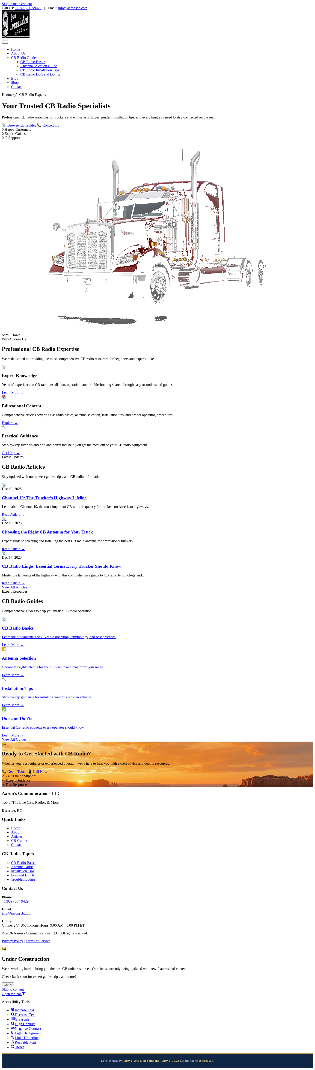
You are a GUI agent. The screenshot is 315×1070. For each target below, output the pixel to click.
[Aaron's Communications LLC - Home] (16, 37)
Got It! (8, 985)
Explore (10, 423)
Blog (14, 78)
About (15, 832)
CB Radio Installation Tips (39, 70)
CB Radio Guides (24, 58)
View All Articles (17, 587)
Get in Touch (14, 771)
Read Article (13, 514)
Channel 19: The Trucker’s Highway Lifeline (44, 497)
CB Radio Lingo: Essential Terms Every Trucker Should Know (61, 566)
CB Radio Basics (32, 62)
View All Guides (16, 739)
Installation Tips (22, 871)
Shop (15, 83)
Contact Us (48, 125)
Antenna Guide (22, 867)
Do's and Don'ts (22, 875)
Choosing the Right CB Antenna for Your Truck (47, 532)
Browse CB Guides (19, 125)
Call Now (37, 771)
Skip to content (13, 989)
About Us (18, 53)
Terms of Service (38, 941)
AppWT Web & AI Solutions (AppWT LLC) (150, 1060)
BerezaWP (206, 1060)
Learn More (13, 392)
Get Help (11, 453)
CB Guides (19, 841)
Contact (16, 87)
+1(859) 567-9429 (28, 8)
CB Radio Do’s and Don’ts (40, 74)
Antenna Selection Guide (38, 66)
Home (15, 49)
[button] (14, 994)
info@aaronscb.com (72, 8)
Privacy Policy (12, 941)
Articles (16, 836)
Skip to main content (17, 4)
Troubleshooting (23, 879)
